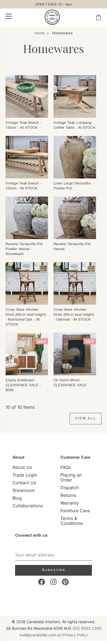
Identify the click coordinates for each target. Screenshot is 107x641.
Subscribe (53, 570)
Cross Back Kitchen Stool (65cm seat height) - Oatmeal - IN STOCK (74, 314)
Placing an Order (71, 477)
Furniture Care (75, 510)
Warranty (69, 503)
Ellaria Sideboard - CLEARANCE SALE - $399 (23, 385)
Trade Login (24, 475)
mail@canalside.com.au (40, 634)
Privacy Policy (75, 634)
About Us (22, 467)
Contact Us (24, 482)
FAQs (65, 467)
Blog (17, 498)
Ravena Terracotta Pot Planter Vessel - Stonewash (24, 249)
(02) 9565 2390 (87, 628)
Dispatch (69, 487)
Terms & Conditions (71, 521)
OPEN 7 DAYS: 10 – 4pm (53, 4)
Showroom (23, 490)
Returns (68, 495)
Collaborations (27, 505)
